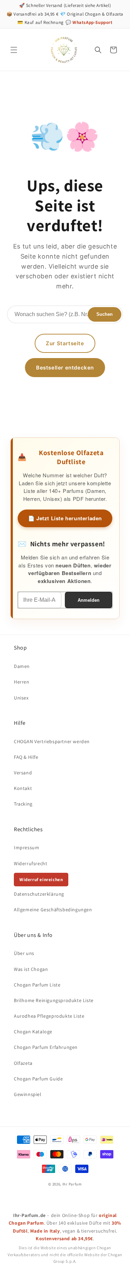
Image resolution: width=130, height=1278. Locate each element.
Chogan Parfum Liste (37, 985)
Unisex (21, 698)
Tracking (23, 804)
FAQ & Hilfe (26, 757)
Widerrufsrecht (30, 863)
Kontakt (23, 788)
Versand (23, 773)
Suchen (104, 314)
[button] (13, 50)
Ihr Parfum (72, 1184)
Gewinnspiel (28, 1094)
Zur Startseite (65, 343)
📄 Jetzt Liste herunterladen (65, 518)
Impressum (26, 847)
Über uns (24, 953)
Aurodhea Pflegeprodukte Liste (49, 1016)
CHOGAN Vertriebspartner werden (52, 741)
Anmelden (88, 600)
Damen (22, 666)
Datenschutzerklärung (39, 894)
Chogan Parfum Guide (38, 1079)
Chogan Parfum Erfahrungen (46, 1047)
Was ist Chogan (31, 969)
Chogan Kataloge (33, 1031)
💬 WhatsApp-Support (89, 22)
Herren (21, 682)
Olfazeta (23, 1063)
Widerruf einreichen (41, 880)
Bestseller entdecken (65, 367)
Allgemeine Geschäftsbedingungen (53, 909)
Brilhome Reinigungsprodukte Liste (54, 1000)
